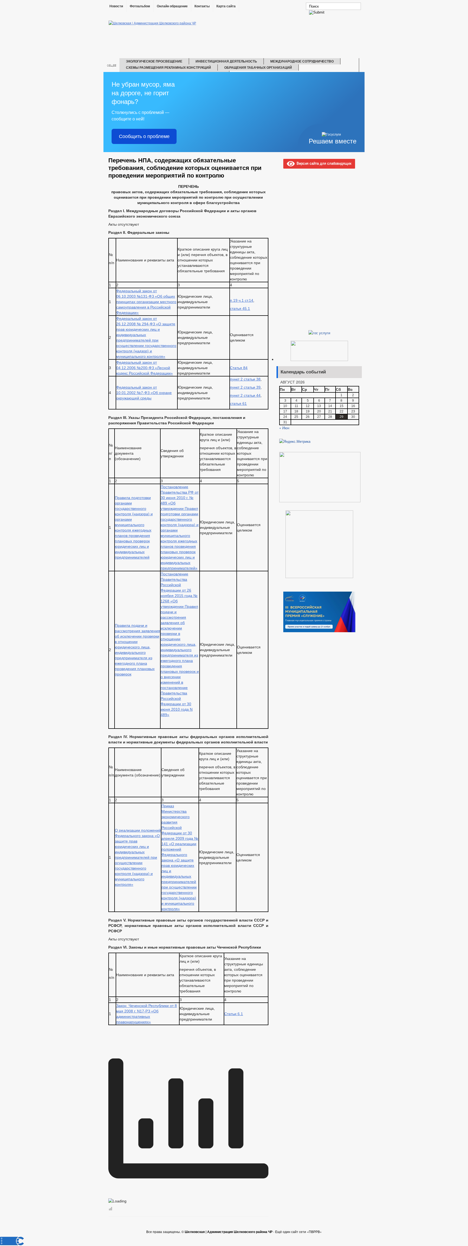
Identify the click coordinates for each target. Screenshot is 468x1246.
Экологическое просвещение (154, 61)
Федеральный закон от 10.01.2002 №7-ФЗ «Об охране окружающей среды (144, 392)
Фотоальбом (140, 6)
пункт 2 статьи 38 (245, 379)
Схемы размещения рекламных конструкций (168, 67)
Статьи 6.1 (233, 1014)
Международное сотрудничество (302, 61)
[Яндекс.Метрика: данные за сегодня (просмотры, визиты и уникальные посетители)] (294, 441)
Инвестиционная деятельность (226, 61)
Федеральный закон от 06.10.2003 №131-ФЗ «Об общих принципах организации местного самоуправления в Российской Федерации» (146, 302)
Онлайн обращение (172, 6)
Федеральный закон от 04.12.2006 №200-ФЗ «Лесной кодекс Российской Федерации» (144, 367)
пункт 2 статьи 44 (245, 395)
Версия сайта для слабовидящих (323, 163)
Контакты (202, 6)
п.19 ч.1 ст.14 (241, 300)
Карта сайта (226, 6)
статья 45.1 (240, 308)
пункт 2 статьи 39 (245, 387)
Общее (111, 65)
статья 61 (238, 403)
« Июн (284, 427)
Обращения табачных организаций (258, 67)
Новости (116, 6)
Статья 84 (239, 368)
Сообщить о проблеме (144, 136)
